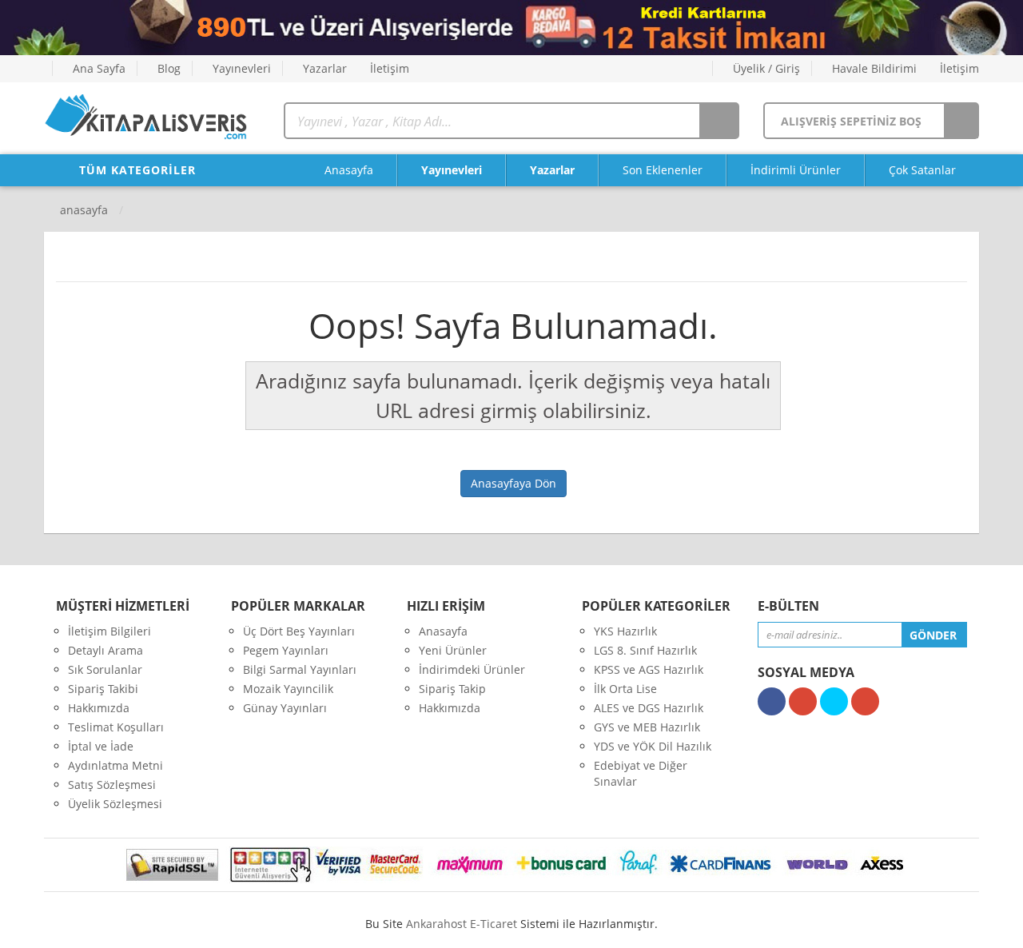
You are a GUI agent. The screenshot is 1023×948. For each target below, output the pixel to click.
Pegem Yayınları (285, 650)
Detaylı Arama (105, 650)
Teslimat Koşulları (116, 727)
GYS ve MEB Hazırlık (647, 727)
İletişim (388, 68)
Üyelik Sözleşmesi (115, 803)
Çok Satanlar (922, 169)
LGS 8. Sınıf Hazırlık (645, 650)
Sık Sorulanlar (105, 669)
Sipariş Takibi (103, 688)
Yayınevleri (240, 68)
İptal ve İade (100, 746)
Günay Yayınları (285, 707)
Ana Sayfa (97, 68)
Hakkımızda (98, 707)
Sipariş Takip (452, 688)
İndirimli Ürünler (795, 169)
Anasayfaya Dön (513, 483)
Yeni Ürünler (453, 650)
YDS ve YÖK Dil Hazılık (652, 746)
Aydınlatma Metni (115, 765)
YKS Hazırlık (625, 631)
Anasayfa (347, 169)
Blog (167, 68)
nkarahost (438, 923)
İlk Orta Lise (625, 688)
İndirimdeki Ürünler (472, 669)
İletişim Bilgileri (109, 631)
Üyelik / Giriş (765, 68)
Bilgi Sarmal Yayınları (299, 669)
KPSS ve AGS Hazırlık (648, 669)
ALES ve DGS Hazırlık (648, 707)
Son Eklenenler (663, 169)
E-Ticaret (493, 923)
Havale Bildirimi (873, 68)
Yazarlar (323, 68)
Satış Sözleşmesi (112, 784)
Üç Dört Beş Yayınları (299, 631)
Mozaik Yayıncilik (288, 688)
